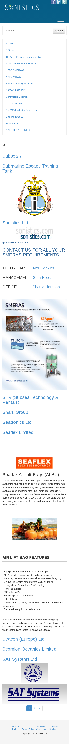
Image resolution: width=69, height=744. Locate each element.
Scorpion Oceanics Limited (29, 649)
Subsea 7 (12, 156)
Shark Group (15, 412)
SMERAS (11, 43)
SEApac (10, 50)
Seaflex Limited (18, 432)
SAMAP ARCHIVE (16, 90)
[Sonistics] (22, 7)
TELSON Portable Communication (24, 57)
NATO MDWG (13, 76)
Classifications (16, 103)
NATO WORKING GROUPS (21, 63)
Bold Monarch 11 (14, 116)
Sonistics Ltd (15, 222)
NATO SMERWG (15, 70)
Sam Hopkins (44, 277)
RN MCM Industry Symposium (22, 110)
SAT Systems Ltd (19, 659)
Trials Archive (13, 123)
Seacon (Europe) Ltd (23, 639)
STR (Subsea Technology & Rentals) (30, 400)
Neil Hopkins (43, 268)
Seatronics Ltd (17, 422)
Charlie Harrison (46, 287)
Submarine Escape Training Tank (30, 168)
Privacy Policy (28, 729)
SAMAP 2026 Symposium (19, 83)
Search (59, 30)
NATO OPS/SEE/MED (18, 130)
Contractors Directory (17, 96)
